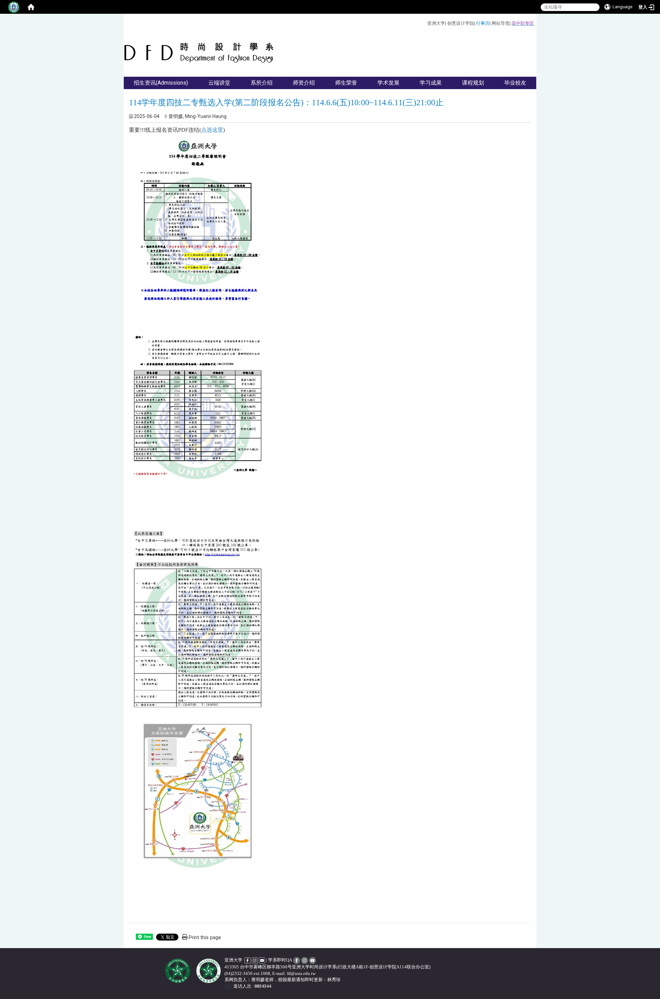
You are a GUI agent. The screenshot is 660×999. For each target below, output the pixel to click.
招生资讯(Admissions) (161, 82)
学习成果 (431, 82)
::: (424, 22)
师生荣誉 (346, 82)
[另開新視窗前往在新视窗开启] (248, 960)
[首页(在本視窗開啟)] (31, 7)
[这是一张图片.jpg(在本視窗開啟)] (197, 231)
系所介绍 (262, 82)
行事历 (483, 23)
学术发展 (388, 82)
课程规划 (473, 82)
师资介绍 (304, 82)
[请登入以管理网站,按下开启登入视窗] (13, 7)
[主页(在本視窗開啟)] (199, 52)
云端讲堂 (219, 82)
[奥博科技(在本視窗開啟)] (229, 986)
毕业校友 (515, 82)
